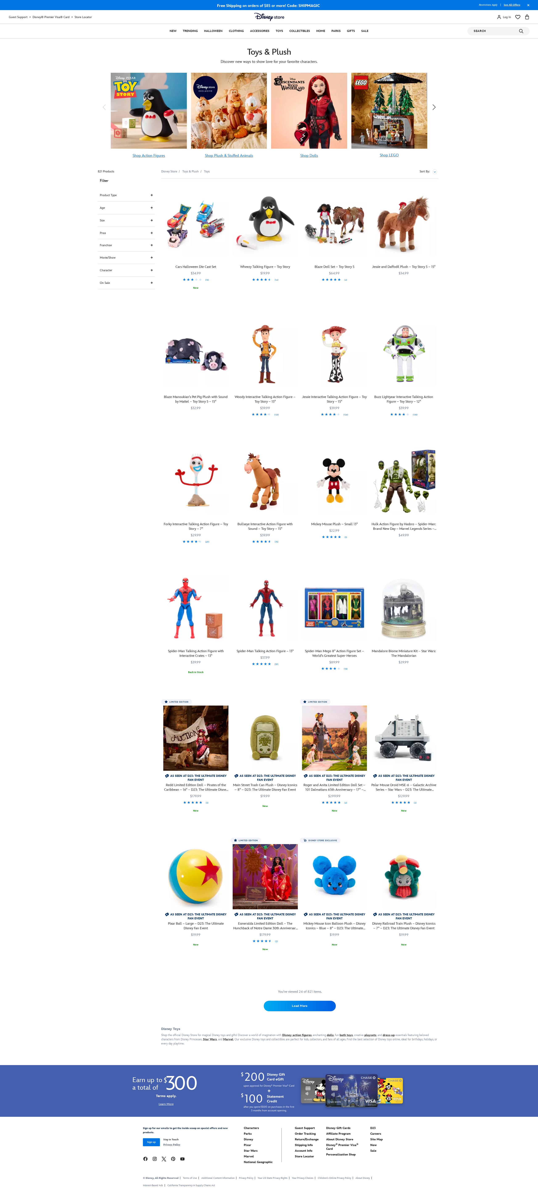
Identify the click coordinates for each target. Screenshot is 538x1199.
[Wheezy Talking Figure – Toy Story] (265, 223)
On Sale (105, 283)
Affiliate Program (338, 1134)
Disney (248, 1139)
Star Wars (251, 1151)
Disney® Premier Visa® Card (51, 17)
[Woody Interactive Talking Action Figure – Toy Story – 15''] (265, 353)
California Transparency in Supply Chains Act (191, 1185)
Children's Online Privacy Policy (334, 1178)
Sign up (151, 1142)
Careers (375, 1134)
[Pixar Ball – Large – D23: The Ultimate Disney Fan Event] (195, 876)
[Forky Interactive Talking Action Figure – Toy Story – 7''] (195, 481)
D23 (373, 1128)
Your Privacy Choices (302, 1178)
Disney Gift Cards (338, 1128)
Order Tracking (305, 1134)
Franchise (106, 245)
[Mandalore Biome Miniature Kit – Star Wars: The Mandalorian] (403, 608)
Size (102, 220)
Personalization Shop (341, 1154)
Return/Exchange (307, 1139)
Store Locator (83, 17)
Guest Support (18, 17)
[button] (104, 107)
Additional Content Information (218, 1178)
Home (320, 31)
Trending (190, 31)
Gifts (351, 31)
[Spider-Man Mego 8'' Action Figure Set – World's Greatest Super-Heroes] (334, 608)
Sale (364, 31)
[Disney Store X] (163, 1159)
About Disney (363, 1178)
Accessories (259, 31)
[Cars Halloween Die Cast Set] (195, 223)
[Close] (527, 7)
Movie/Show (108, 257)
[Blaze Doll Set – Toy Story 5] (334, 223)
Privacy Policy (171, 1144)
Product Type (108, 195)
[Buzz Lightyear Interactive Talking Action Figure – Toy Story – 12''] (403, 353)
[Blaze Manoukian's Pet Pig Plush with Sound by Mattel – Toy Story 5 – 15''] (195, 353)
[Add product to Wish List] (225, 187)
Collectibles (299, 31)
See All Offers (512, 5)
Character (106, 270)
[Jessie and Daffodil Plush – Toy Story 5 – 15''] (403, 223)
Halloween (213, 31)
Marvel (249, 1156)
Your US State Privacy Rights (272, 1178)
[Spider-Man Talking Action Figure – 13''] (265, 608)
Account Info (303, 1151)
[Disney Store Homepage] (269, 17)
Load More (299, 1006)
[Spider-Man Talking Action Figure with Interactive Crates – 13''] (195, 608)
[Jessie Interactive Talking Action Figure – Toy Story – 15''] (334, 353)
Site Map (376, 1139)
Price (103, 233)
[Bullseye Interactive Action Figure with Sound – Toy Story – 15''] (265, 481)
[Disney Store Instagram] (154, 1159)
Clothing (236, 31)
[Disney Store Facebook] (145, 1159)
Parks (336, 31)
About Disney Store (339, 1139)
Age (102, 208)
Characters (251, 1128)
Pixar (247, 1145)
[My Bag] (527, 17)
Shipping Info (304, 1145)
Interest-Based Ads (153, 1185)
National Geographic (258, 1162)
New (173, 31)
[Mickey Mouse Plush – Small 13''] (334, 481)
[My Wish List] (517, 17)
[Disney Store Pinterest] (173, 1159)
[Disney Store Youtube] (182, 1159)
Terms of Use (190, 1178)
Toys (279, 31)
